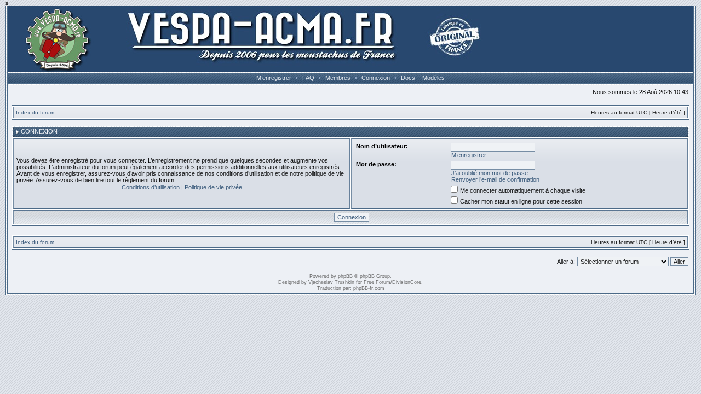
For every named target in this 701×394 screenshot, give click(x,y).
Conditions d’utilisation (151, 187)
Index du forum (35, 112)
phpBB (345, 276)
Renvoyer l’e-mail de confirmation (495, 179)
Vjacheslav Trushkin (331, 282)
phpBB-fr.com (368, 288)
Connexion (375, 77)
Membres (337, 77)
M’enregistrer (273, 77)
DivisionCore (406, 282)
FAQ (308, 77)
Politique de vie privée (213, 187)
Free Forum (377, 282)
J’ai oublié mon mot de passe (489, 173)
